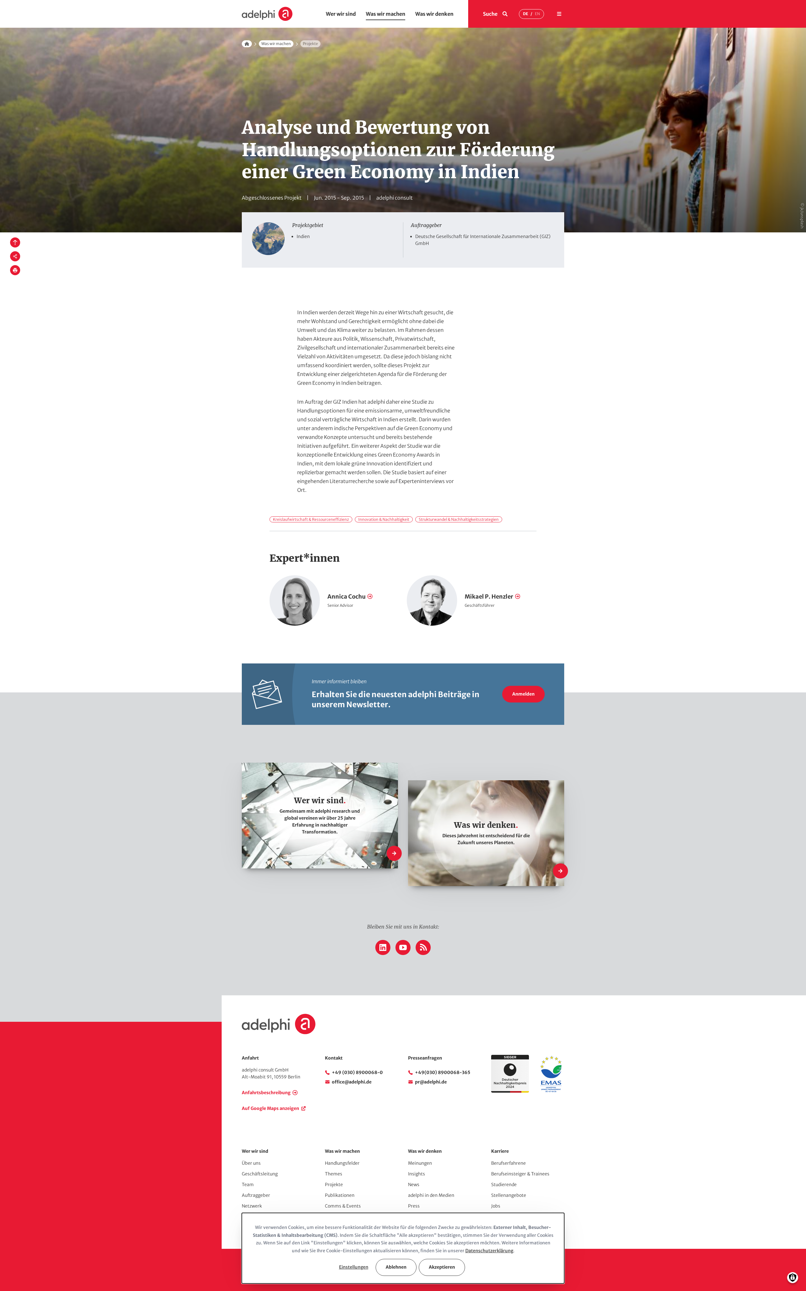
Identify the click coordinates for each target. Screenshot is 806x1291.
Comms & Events (343, 1206)
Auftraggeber (256, 1195)
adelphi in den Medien (431, 1195)
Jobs (495, 1206)
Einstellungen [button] (353, 1267)
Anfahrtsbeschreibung (266, 1092)
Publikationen (340, 1195)
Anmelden (523, 694)
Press (414, 1206)
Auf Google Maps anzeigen (270, 1108)
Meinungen (420, 1163)
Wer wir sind (341, 14)
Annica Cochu (346, 596)
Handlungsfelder (342, 1163)
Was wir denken (434, 14)
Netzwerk (252, 1206)
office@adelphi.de (352, 1082)
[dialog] (403, 1248)
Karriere (500, 1151)
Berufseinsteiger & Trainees (520, 1174)
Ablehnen (396, 1267)
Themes (333, 1174)
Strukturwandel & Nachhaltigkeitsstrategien (459, 519)
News (413, 1184)
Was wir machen (385, 14)
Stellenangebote (508, 1195)
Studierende (504, 1184)
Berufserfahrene (508, 1163)
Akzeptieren (442, 1267)
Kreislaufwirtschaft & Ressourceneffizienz (311, 519)
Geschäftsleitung (260, 1174)
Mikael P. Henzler (489, 596)
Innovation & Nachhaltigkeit (383, 519)
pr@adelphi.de (431, 1082)
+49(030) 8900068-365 (442, 1072)
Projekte (334, 1184)
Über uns (251, 1163)
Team (248, 1184)
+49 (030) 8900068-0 (357, 1072)
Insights (416, 1174)
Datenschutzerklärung (489, 1251)
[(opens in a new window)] (551, 1091)
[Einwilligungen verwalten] (792, 1277)
